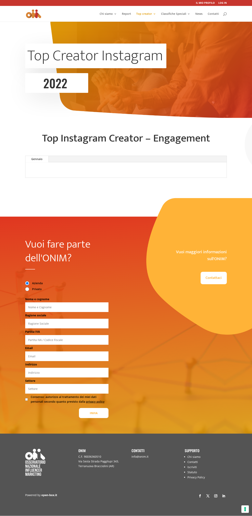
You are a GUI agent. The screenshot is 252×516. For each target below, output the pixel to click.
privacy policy (95, 401)
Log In (222, 3)
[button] (248, 487)
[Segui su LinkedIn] (223, 496)
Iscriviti (192, 467)
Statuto (192, 472)
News (199, 14)
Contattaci (214, 278)
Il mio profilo (205, 3)
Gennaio (37, 159)
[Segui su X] (208, 496)
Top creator (144, 14)
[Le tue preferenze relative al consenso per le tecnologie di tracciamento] (245, 509)
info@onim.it (140, 456)
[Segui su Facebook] (200, 496)
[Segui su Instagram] (216, 496)
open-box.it (49, 495)
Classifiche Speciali (173, 14)
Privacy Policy (196, 477)
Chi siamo (106, 14)
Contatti (213, 14)
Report (126, 14)
